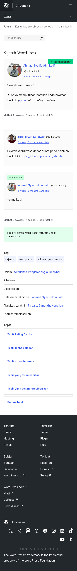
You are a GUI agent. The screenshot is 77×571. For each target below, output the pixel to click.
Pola (43, 444)
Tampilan (46, 426)
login (22, 100)
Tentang (9, 426)
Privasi (8, 444)
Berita (7, 432)
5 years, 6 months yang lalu (38, 76)
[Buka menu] (71, 5)
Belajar (8, 456)
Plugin (44, 438)
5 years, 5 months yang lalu (33, 142)
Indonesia (18, 522)
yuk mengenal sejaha (49, 259)
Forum (7, 16)
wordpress (25, 259)
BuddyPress (13, 506)
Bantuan (9, 462)
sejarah (9, 259)
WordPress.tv (14, 475)
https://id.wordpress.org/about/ (41, 156)
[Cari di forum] (41, 38)
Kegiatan (46, 462)
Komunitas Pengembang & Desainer (36, 272)
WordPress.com (16, 487)
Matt (9, 493)
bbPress (11, 499)
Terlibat (45, 456)
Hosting (9, 438)
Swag (45, 475)
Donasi (46, 469)
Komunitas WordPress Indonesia (34, 26)
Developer (10, 469)
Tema (44, 432)
